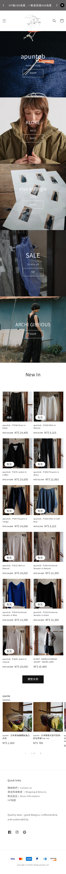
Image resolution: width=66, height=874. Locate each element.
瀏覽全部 (33, 679)
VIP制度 (12, 800)
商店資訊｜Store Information (24, 796)
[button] (4, 20)
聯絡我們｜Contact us (20, 787)
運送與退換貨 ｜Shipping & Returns (27, 791)
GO (33, 271)
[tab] (6, 696)
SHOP (33, 72)
